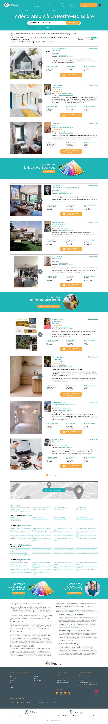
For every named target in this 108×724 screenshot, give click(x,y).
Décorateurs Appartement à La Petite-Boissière (41, 529)
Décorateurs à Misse (81, 507)
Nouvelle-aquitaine (21, 11)
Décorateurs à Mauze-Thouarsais (40, 509)
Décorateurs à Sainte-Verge (60, 507)
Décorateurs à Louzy (59, 509)
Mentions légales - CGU (85, 682)
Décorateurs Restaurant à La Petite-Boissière (86, 528)
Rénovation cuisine (61, 680)
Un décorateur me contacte (39, 5)
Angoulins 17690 (63, 263)
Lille (11, 685)
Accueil (12, 11)
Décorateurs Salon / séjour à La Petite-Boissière (41, 539)
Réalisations (52, 4)
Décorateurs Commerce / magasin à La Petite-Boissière (41, 535)
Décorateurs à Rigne (15, 509)
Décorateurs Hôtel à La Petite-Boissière (63, 535)
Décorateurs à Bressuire (37, 517)
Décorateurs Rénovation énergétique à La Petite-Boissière (86, 566)
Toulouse (12, 683)
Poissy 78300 (62, 365)
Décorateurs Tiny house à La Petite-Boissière (20, 538)
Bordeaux (35, 683)
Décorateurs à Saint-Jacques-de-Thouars (20, 507)
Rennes (12, 680)
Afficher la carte (55, 490)
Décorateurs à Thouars (15, 520)
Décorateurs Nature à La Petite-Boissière (41, 553)
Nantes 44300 (63, 192)
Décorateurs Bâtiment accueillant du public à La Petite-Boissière (21, 535)
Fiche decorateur (93, 48)
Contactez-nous (64, 5)
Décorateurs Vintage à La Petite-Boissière (86, 549)
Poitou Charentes (31, 11)
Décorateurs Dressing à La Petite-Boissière (86, 538)
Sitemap (81, 680)
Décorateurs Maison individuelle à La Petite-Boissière (20, 529)
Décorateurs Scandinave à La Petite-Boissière (65, 549)
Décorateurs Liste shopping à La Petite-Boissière (41, 570)
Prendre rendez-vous (48, 306)
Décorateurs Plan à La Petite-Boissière (19, 566)
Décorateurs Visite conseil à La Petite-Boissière (19, 563)
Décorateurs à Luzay (81, 509)
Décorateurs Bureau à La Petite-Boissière (63, 531)
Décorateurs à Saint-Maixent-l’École (84, 519)
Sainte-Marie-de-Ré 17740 (66, 93)
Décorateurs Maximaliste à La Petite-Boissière (87, 553)
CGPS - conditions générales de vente (88, 685)
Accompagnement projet (63, 678)
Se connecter (73, 5)
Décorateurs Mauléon (51, 11)
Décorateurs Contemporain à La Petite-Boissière (19, 550)
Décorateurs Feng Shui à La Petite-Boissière (64, 553)
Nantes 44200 (63, 131)
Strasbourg (13, 678)
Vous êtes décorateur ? (86, 5)
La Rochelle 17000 (64, 327)
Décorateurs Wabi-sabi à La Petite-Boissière (20, 554)
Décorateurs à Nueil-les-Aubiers (39, 519)
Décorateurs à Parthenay (60, 519)
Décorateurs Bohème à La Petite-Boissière (64, 548)
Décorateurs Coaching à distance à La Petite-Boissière (87, 563)
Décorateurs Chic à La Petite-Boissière (19, 553)
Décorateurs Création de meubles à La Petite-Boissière (21, 570)
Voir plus (47, 27)
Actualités (81, 678)
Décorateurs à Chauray (59, 517)
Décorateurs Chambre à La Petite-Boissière (42, 531)
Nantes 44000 (63, 228)
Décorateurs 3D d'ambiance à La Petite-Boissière (63, 570)
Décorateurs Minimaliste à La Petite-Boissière (86, 548)
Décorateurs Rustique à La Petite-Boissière (42, 548)
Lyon (11, 676)
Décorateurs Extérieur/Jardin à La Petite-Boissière (85, 532)
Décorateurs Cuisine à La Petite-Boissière (20, 531)
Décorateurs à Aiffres (15, 517)
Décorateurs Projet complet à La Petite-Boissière (41, 563)
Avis (58, 4)
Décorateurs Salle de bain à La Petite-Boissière (63, 529)
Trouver (48, 171)
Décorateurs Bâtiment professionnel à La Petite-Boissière (86, 535)
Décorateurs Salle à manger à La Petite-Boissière (63, 539)
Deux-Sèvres (41, 11)
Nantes (12, 687)
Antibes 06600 (63, 445)
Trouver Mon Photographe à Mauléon (68, 716)
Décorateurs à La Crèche (82, 517)
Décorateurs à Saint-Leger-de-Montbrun (20, 511)
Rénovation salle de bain (62, 682)
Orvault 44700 (63, 55)
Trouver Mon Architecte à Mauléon (24, 716)
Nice (34, 685)
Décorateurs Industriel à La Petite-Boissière (20, 548)
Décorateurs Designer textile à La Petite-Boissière (85, 570)
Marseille (35, 676)
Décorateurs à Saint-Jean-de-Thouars (41, 507)
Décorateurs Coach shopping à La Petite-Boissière (64, 566)
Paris (34, 678)
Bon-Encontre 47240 (64, 408)
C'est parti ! (74, 593)
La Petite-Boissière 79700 (66, 56)
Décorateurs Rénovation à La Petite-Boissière (21, 572)
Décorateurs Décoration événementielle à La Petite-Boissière (42, 566)
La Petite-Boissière (25, 525)
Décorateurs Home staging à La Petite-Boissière (63, 563)
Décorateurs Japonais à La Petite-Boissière (42, 549)
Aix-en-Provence (37, 680)
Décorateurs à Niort (15, 519)
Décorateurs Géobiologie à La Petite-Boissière (41, 573)
